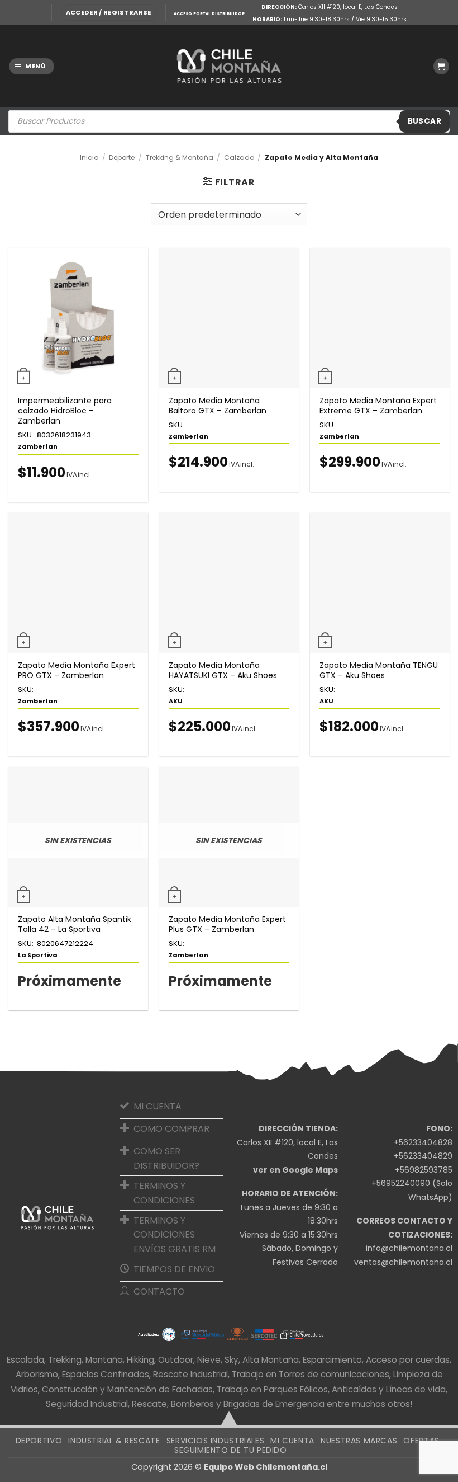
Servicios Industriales (215, 1440)
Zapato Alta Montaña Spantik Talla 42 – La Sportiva (74, 924)
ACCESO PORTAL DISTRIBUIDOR (209, 14)
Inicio (89, 157)
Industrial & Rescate (114, 1440)
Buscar (424, 121)
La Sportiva (38, 955)
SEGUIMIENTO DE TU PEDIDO (230, 1450)
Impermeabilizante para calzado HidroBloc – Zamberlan (65, 411)
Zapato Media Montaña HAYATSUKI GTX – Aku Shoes (223, 670)
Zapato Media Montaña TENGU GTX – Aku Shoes (378, 670)
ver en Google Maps (295, 1169)
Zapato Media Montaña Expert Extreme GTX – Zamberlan (378, 406)
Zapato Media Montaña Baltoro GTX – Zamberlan (217, 406)
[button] (108, 12)
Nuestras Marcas (359, 1440)
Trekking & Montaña (179, 157)
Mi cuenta (292, 1440)
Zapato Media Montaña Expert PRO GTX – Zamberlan (76, 670)
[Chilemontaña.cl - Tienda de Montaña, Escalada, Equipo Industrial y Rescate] (229, 66)
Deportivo (39, 1440)
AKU (176, 701)
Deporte (122, 157)
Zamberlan (38, 446)
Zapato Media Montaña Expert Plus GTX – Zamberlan (227, 924)
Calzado (239, 157)
